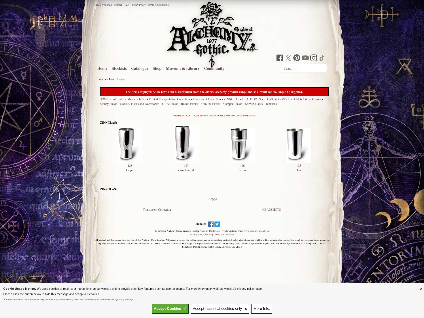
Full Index (118, 99)
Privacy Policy (138, 4)
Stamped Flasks (232, 104)
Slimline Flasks (210, 104)
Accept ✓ (170, 309)
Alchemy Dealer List (210, 230)
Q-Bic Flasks (170, 104)
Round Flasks (189, 104)
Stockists (119, 68)
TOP (214, 199)
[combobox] (304, 68)
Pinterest (297, 58)
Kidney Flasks (108, 104)
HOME (104, 99)
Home (102, 68)
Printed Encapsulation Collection (169, 99)
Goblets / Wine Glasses (307, 99)
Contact (118, 4)
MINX (286, 99)
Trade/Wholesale (103, 4)
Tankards (271, 104)
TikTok (322, 58)
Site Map (209, 234)
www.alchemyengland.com (256, 230)
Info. (262, 309)
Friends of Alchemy (224, 234)
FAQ (126, 4)
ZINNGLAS (231, 99)
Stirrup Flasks (254, 104)
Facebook (280, 58)
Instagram (314, 58)
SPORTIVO (271, 99)
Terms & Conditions (158, 4)
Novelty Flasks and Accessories (139, 104)
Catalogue (139, 68)
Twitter (289, 58)
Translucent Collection (207, 99)
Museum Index (136, 99)
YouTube (306, 58)
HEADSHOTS (251, 99)
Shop (157, 68)
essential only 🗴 (220, 309)
